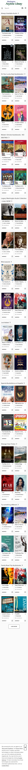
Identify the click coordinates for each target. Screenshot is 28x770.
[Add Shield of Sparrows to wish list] (25, 289)
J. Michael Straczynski (7, 526)
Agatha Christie (6, 433)
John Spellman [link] (6, 221)
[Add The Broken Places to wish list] (25, 560)
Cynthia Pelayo (19, 35)
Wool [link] (3, 122)
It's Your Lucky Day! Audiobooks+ (12, 74)
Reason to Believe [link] (6, 342)
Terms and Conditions (7, 748)
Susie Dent (18, 373)
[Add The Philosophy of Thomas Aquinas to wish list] (25, 165)
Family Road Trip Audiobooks (11, 565)
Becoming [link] (17, 492)
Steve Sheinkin (6, 615)
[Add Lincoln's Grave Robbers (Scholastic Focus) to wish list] (12, 621)
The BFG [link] (17, 614)
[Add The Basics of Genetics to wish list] (25, 193)
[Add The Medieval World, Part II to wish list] (12, 193)
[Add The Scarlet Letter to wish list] (12, 40)
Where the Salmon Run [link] (20, 221)
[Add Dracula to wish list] (12, 69)
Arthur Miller (6, 587)
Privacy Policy (19, 748)
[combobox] (10, 8)
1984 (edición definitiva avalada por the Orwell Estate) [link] (20, 403)
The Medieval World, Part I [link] (7, 157)
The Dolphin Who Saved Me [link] (7, 553)
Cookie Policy (5, 765)
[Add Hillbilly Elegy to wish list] (25, 471)
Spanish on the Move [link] (20, 432)
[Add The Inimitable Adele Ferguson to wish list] (25, 257)
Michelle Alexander (7, 466)
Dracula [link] (4, 62)
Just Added (5, 323)
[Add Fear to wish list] (12, 499)
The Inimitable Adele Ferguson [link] (20, 249)
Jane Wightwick (19, 433)
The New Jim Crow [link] (6, 464)
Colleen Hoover (6, 405)
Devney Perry (19, 283)
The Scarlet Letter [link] (6, 33)
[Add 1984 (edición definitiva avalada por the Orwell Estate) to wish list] (25, 410)
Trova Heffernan (19, 223)
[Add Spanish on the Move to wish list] (25, 439)
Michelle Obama (19, 494)
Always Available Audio (9, 13)
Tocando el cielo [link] (6, 403)
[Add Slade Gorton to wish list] (12, 257)
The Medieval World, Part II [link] (7, 186)
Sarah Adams (19, 124)
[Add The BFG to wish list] (25, 621)
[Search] (2, 8)
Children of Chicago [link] (20, 33)
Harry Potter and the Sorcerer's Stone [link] (20, 310)
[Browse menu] (25, 8)
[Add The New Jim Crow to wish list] (12, 471)
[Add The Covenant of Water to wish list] (12, 101)
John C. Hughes (6, 223)
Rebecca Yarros (6, 344)
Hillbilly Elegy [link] (18, 464)
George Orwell (19, 405)
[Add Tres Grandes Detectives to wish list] (12, 439)
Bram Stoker (6, 63)
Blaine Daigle (19, 555)
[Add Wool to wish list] (12, 130)
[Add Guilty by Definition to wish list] (25, 378)
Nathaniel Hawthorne (7, 35)
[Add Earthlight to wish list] (12, 532)
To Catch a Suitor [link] (19, 122)
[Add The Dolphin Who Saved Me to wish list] (12, 560)
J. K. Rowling (19, 312)
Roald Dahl (18, 615)
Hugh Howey (6, 124)
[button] (12, 33)
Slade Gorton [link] (5, 249)
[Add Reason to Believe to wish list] (12, 349)
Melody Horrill (6, 555)
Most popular (6, 262)
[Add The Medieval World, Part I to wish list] (12, 165)
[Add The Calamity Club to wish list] (12, 289)
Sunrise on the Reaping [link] (7, 310)
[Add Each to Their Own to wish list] (25, 101)
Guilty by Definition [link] (20, 371)
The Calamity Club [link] (6, 282)
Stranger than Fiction (8, 444)
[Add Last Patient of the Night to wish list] (25, 349)
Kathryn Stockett (6, 283)
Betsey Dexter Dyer (20, 188)
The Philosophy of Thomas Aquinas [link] (20, 157)
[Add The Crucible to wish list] (12, 592)
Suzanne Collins (6, 312)
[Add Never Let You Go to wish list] (25, 69)
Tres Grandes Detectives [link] (7, 432)
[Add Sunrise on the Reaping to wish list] (12, 317)
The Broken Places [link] (19, 553)
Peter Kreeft (18, 159)
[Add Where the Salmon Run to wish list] (25, 228)
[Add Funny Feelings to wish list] (12, 378)
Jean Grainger (19, 96)
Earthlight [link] (4, 524)
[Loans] (22, 8)
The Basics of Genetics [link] (20, 186)
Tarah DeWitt (6, 373)
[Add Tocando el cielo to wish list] (12, 410)
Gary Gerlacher (19, 344)
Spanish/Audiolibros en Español (12, 383)
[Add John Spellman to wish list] (12, 228)
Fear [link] (3, 492)
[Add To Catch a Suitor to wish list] (25, 130)
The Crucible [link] (5, 585)
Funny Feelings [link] (6, 371)
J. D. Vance (18, 466)
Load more (14, 626)
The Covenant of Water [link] (7, 94)
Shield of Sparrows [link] (20, 282)
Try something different (9, 505)
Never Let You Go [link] (19, 62)
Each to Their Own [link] (19, 94)
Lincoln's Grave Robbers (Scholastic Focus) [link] (7, 614)
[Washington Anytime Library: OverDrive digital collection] (14, 3)
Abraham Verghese (7, 96)
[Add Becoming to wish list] (25, 499)
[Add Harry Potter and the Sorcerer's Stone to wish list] (25, 317)
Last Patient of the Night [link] (20, 342)
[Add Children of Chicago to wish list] (25, 40)
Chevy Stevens (19, 63)
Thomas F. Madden (7, 159)
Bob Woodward (6, 494)
